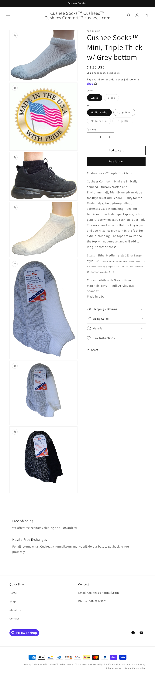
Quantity (91, 129)
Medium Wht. (99, 112)
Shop (12, 601)
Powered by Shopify (101, 664)
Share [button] (94, 349)
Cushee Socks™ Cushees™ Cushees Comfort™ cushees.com (61, 664)
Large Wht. (124, 112)
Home (13, 592)
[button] (8, 15)
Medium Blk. (101, 121)
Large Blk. (124, 121)
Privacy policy (139, 664)
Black (113, 98)
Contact (14, 618)
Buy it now (116, 161)
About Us (15, 610)
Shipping (92, 72)
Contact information (135, 668)
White (94, 97)
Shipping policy (113, 668)
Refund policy (121, 664)
